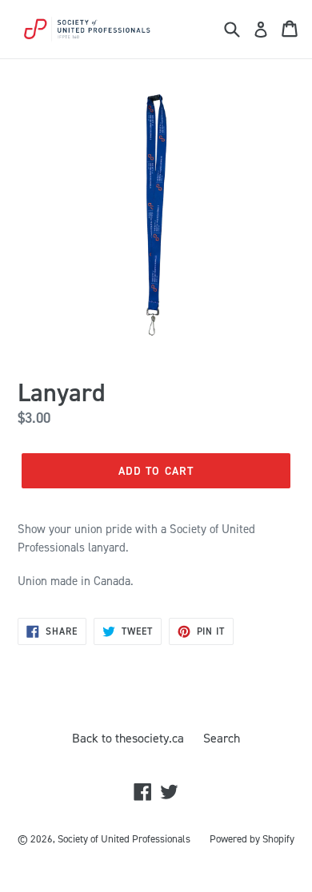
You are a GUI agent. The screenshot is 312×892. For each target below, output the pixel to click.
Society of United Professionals (124, 839)
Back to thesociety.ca (128, 738)
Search (221, 738)
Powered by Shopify (252, 839)
